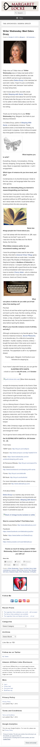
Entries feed (7, 686)
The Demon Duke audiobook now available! (16, 614)
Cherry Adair (19, 272)
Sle (9, 94)
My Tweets (5, 656)
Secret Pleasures (29, 336)
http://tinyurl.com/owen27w (27, 463)
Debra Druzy (18, 80)
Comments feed (8, 688)
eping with (14, 94)
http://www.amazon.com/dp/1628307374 (23, 453)
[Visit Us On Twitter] (16, 602)
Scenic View (27, 570)
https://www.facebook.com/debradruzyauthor (18, 531)
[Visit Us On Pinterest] (20, 602)
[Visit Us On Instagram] (24, 602)
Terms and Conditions (8, 715)
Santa (20, 94)
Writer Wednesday (13, 568)
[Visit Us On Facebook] (12, 602)
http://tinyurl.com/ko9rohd (18, 477)
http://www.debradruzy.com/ (20, 484)
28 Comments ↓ (31, 37)
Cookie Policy (6, 739)
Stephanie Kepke (14, 572)
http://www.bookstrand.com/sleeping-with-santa (19, 469)
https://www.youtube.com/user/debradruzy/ (17, 542)
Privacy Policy (6, 702)
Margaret (22, 37)
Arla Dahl (26, 568)
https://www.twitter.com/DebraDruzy (20, 535)
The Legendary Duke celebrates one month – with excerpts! (20, 612)
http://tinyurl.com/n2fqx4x (20, 449)
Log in (5, 684)
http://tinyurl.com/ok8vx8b (17, 473)
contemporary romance (9, 570)
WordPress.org (8, 690)
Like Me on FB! (8, 642)
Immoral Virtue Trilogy (24, 255)
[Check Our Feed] (28, 602)
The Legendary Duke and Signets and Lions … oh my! (19, 616)
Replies (33, 572)
